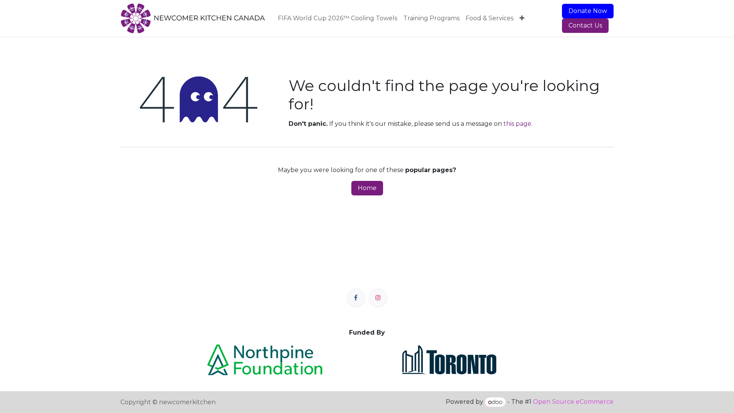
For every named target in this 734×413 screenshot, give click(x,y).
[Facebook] (356, 297)
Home (367, 188)
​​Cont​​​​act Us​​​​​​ (585, 25)
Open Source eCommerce (573, 402)
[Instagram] (378, 297)
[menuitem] (337, 18)
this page (517, 123)
